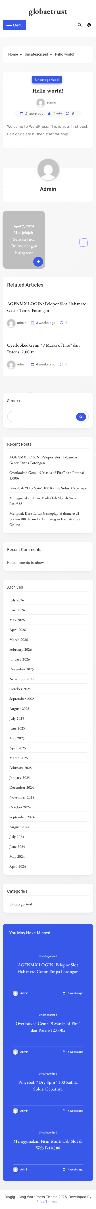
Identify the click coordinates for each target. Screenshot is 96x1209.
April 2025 (17, 747)
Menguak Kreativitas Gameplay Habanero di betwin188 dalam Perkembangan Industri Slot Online (45, 519)
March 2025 (18, 757)
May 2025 (17, 738)
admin (51, 102)
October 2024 (20, 807)
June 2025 (17, 728)
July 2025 (16, 718)
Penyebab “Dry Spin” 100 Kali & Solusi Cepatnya (47, 488)
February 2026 (20, 649)
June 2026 (17, 609)
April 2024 (17, 866)
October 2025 (20, 688)
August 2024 (19, 826)
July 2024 (16, 836)
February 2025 (20, 767)
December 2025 (21, 669)
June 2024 (17, 846)
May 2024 (17, 856)
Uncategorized (47, 80)
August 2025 (19, 708)
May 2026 (17, 619)
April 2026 (17, 629)
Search (13, 400)
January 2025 (19, 777)
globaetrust (48, 11)
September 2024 (21, 816)
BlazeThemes (47, 1202)
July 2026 (16, 600)
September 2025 (21, 698)
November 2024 (21, 797)
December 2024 (21, 787)
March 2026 (18, 639)
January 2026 (19, 659)
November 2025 (21, 678)
